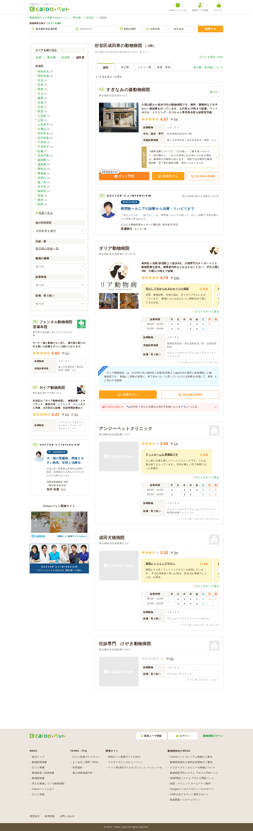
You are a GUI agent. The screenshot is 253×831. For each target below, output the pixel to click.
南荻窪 (42, 191)
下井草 (42, 142)
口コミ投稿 (38, 794)
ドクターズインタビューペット (125, 762)
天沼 (40, 80)
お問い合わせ (67, 816)
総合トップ (38, 756)
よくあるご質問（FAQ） (86, 762)
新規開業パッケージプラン (185, 799)
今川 (40, 93)
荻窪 (40, 111)
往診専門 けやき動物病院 (125, 643)
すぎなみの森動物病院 (128, 89)
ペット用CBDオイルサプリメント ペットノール (135, 767)
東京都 (77, 17)
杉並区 (90, 17)
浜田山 (42, 177)
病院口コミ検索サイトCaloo (124, 756)
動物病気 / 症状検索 (43, 772)
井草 (40, 84)
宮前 (40, 195)
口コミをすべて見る (207, 311)
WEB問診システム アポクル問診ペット (192, 778)
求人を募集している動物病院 (48, 783)
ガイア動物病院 (52, 388)
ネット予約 (126, 176)
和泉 (40, 89)
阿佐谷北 (43, 71)
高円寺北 (43, 133)
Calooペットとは (177, 10)
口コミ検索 (38, 767)
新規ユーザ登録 (200, 10)
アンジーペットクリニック (126, 428)
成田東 (42, 164)
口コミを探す (55, 23)
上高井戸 (43, 124)
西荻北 (42, 168)
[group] (177, 295)
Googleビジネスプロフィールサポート (192, 789)
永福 (40, 102)
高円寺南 (43, 137)
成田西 (42, 160)
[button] (217, 295)
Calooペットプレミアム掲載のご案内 (191, 756)
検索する (210, 28)
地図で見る (46, 212)
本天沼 (42, 186)
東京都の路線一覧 (47, 248)
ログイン (218, 10)
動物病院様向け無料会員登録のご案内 (191, 762)
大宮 (40, 106)
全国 (38, 57)
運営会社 (35, 816)
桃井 (40, 199)
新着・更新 (164, 67)
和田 (40, 204)
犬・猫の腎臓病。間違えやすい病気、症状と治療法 (65, 460)
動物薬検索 (38, 778)
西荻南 (42, 173)
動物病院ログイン (213, 735)
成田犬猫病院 (112, 537)
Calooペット (49, 17)
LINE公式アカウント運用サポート (189, 794)
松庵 (40, 151)
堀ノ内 (42, 182)
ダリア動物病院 (114, 248)
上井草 (42, 115)
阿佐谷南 (43, 75)
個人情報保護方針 (83, 772)
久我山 (42, 129)
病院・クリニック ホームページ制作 (190, 783)
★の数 (125, 67)
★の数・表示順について (208, 67)
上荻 (40, 120)
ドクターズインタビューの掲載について (192, 767)
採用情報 (50, 816)
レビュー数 (144, 67)
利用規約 (78, 767)
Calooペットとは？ (43, 789)
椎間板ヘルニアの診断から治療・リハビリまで (157, 209)
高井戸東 (43, 155)
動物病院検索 (39, 762)
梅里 (40, 98)
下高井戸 (43, 146)
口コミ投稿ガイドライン (86, 756)
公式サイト (170, 176)
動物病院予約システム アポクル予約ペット (194, 772)
